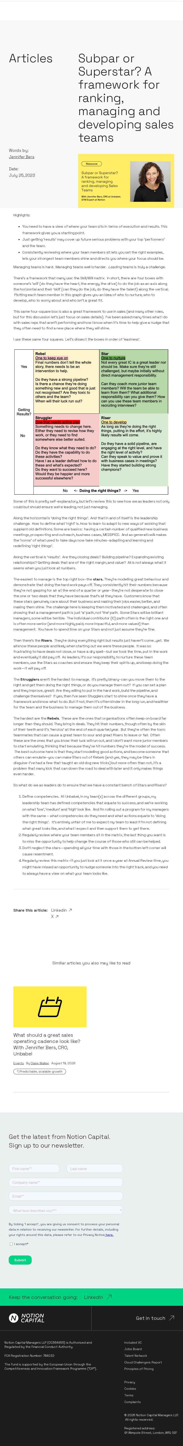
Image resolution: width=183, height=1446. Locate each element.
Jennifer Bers (21, 156)
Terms (128, 1395)
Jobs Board (132, 1349)
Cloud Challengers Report (143, 1362)
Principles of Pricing (138, 1369)
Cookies (130, 1389)
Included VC (133, 1343)
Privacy (129, 1382)
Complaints (132, 1402)
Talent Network (135, 1356)
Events (18, 1063)
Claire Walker (40, 1063)
